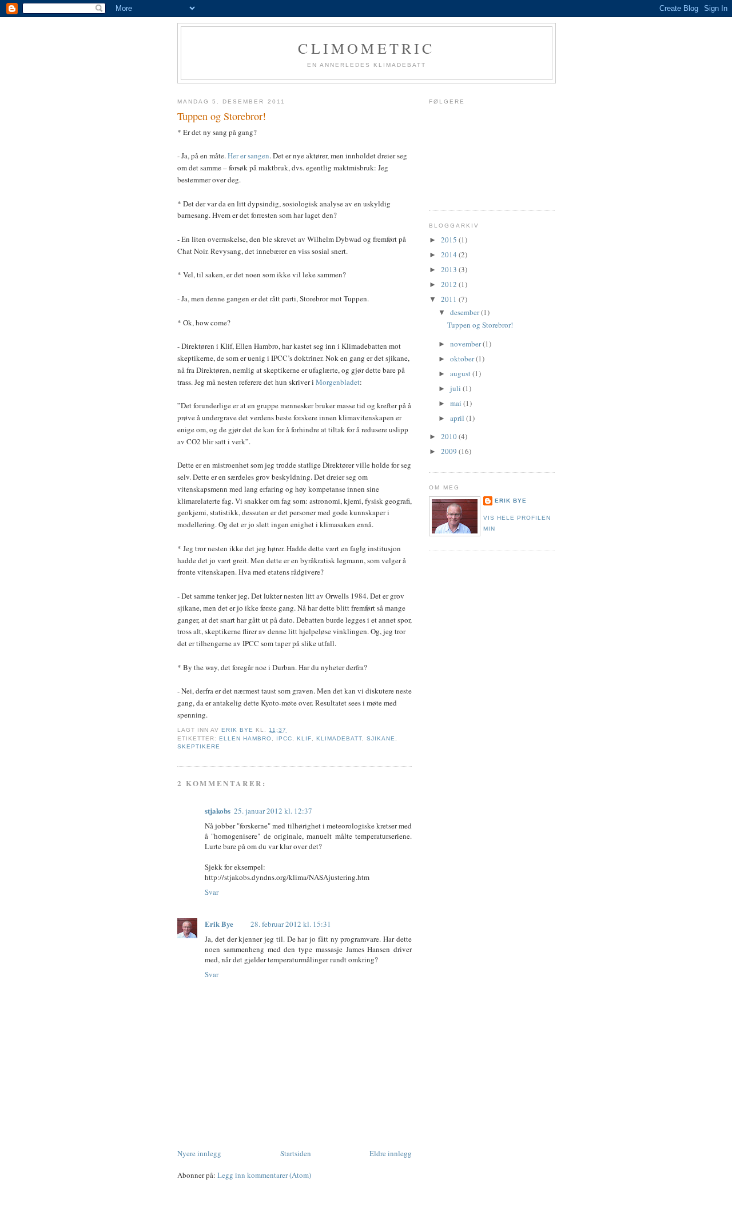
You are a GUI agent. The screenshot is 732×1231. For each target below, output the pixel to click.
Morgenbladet (338, 382)
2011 (450, 299)
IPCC (284, 738)
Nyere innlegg (199, 1153)
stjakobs (217, 810)
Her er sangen (247, 155)
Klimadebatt (339, 738)
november (466, 343)
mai (456, 403)
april (458, 418)
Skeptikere (198, 746)
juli (456, 388)
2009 (450, 451)
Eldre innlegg (390, 1153)
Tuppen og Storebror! (480, 325)
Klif (304, 738)
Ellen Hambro (245, 738)
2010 (450, 436)
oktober (463, 358)
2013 (450, 269)
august (461, 373)
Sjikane (381, 738)
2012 (450, 284)
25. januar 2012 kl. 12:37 (273, 811)
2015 (450, 239)
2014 (450, 254)
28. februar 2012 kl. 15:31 (290, 924)
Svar (211, 892)
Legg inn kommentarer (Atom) (264, 1175)
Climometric (366, 48)
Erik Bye (219, 923)
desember (465, 312)
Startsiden (295, 1153)
